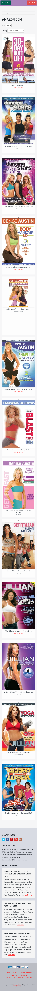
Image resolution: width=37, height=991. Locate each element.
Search (20, 978)
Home (5, 13)
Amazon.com (12, 13)
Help (15, 973)
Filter (4, 25)
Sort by (4, 31)
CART (33, 3)
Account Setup (9, 978)
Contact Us (13, 975)
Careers (7, 973)
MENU (6, 3)
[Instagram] (20, 839)
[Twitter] (3, 839)
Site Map (29, 978)
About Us (24, 975)
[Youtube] (16, 839)
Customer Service (26, 973)
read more (28, 895)
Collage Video (17, 985)
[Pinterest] (11, 839)
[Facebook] (7, 839)
